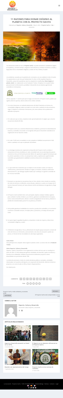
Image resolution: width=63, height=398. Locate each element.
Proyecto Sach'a (45, 25)
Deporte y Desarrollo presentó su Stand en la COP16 (17, 344)
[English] (28, 386)
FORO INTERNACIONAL (27, 384)
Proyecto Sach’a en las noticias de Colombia (42, 367)
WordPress (44, 381)
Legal (56, 384)
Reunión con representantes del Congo (17, 367)
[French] (35, 386)
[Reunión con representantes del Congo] (18, 357)
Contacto (52, 384)
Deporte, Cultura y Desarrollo (24, 25)
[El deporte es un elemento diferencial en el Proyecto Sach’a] (45, 333)
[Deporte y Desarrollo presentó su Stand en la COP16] (18, 333)
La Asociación (7, 384)
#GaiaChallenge (39, 384)
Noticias (46, 384)
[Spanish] (31, 386)
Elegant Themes (27, 381)
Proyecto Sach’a (29, 65)
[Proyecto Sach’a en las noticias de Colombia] (45, 357)
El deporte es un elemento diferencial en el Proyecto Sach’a (44, 344)
